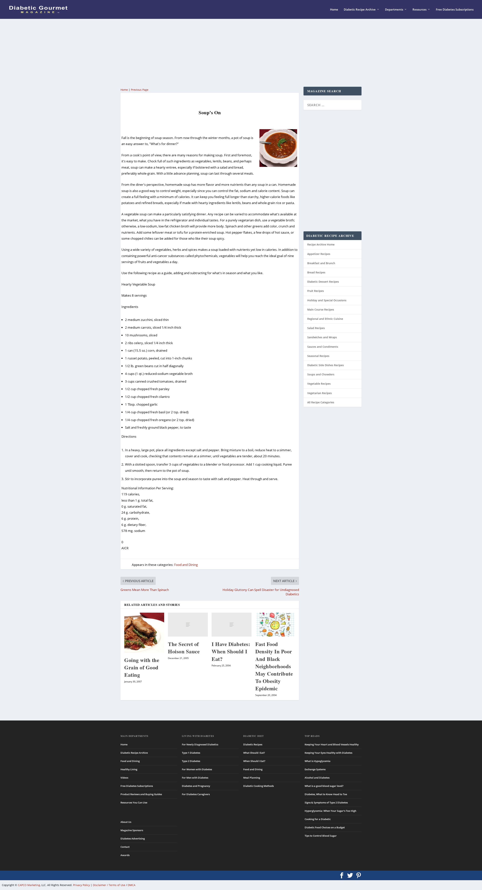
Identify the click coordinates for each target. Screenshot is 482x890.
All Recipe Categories (320, 402)
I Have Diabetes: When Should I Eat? (231, 651)
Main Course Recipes (320, 309)
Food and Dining (186, 564)
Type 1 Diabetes (191, 752)
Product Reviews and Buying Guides (141, 794)
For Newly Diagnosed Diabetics (200, 744)
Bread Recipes (316, 272)
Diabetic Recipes (252, 744)
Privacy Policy (81, 885)
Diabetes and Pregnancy (196, 786)
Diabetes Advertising (132, 838)
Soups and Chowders (320, 374)
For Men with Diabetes (195, 777)
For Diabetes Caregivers (196, 794)
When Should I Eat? (254, 761)
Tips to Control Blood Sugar (321, 835)
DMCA (131, 885)
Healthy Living (128, 769)
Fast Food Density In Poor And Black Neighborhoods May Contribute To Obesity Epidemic (274, 666)
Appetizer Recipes (318, 254)
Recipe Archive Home (321, 244)
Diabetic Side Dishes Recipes (325, 365)
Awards (125, 855)
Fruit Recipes (315, 291)
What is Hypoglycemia (317, 761)
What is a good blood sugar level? (324, 786)
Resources (419, 9)
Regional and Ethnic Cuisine (325, 319)
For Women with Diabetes (197, 769)
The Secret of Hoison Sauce (184, 647)
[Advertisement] (233, 52)
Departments (394, 9)
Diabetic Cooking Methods (258, 786)
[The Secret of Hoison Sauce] (188, 625)
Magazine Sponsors (131, 830)
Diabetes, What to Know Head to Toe (326, 794)
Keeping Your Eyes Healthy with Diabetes (328, 752)
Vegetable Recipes (319, 383)
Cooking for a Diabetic (318, 819)
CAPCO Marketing (29, 885)
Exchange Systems (315, 769)
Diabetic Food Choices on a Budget (325, 827)
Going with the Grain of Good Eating (141, 667)
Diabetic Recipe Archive (360, 9)
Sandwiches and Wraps (322, 337)
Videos (124, 777)
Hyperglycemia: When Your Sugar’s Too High (330, 811)
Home (334, 9)
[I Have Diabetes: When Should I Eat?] (232, 625)
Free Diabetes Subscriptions (455, 9)
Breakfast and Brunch (321, 263)
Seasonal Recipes (318, 356)
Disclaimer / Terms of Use (109, 885)
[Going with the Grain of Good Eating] (144, 633)
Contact (125, 847)
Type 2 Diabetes (191, 761)
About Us (125, 822)
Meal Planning (251, 777)
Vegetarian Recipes (319, 393)
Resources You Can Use (133, 802)
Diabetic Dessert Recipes (323, 281)
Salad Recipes (316, 328)
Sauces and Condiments (322, 346)
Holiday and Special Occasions (326, 300)
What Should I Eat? (254, 752)
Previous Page (139, 89)
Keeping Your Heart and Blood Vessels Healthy (332, 744)
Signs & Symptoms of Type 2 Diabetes (326, 802)
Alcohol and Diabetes (317, 777)
